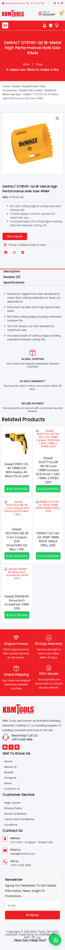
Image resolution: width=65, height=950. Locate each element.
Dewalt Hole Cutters (30, 90)
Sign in (46, 12)
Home (6, 86)
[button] (5, 25)
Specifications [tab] (14, 282)
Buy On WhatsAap (18, 488)
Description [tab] (11, 271)
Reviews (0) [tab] (12, 277)
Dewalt (16, 86)
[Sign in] (40, 13)
